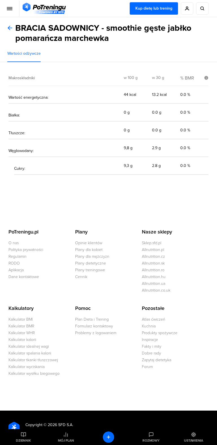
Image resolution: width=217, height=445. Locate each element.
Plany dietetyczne (90, 263)
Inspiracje (150, 339)
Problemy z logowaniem (95, 333)
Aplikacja (16, 270)
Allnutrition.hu (154, 276)
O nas (13, 243)
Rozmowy (150, 440)
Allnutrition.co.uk (156, 290)
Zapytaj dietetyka (156, 360)
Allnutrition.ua (153, 283)
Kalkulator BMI (20, 319)
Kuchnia (149, 326)
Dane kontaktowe (23, 276)
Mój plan (66, 440)
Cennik (81, 276)
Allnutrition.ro (153, 270)
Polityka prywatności (25, 249)
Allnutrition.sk (153, 263)
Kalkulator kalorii (22, 339)
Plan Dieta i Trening (92, 319)
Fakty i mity (151, 346)
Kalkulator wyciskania (26, 366)
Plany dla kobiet (89, 249)
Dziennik (23, 440)
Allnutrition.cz (153, 256)
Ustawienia (193, 440)
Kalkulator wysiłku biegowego (34, 373)
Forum (147, 366)
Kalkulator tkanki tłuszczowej (33, 360)
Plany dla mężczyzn (92, 256)
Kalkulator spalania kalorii (29, 353)
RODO (14, 263)
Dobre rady (151, 353)
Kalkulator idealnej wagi (28, 346)
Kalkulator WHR (21, 333)
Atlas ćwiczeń (153, 319)
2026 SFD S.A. (60, 424)
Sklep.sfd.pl (151, 243)
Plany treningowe (90, 270)
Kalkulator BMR (21, 326)
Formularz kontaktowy (94, 326)
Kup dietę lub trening (153, 8)
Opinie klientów (88, 243)
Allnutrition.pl (153, 249)
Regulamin (17, 256)
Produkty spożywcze (159, 333)
